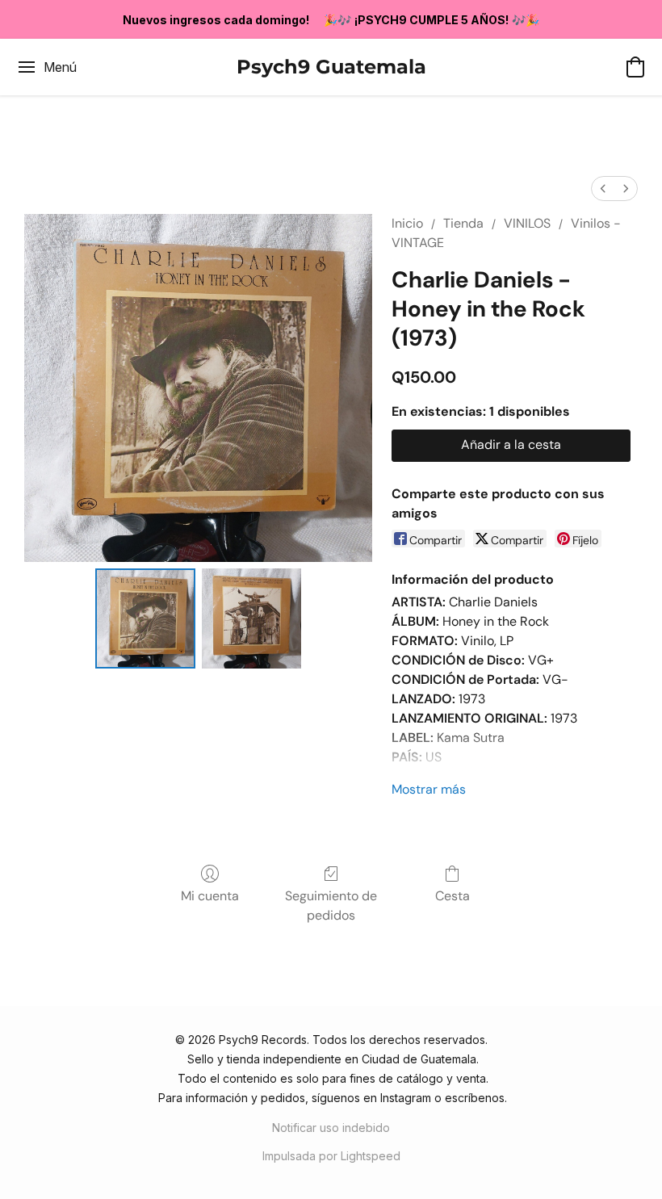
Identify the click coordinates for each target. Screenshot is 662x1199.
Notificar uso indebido (331, 1127)
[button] (331, 67)
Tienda (463, 223)
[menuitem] (603, 188)
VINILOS (527, 223)
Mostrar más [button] (429, 789)
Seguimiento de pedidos (331, 905)
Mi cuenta (210, 895)
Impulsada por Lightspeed (331, 1156)
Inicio (407, 223)
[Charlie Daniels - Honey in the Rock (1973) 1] (252, 618)
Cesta (452, 895)
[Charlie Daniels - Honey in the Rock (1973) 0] (145, 618)
